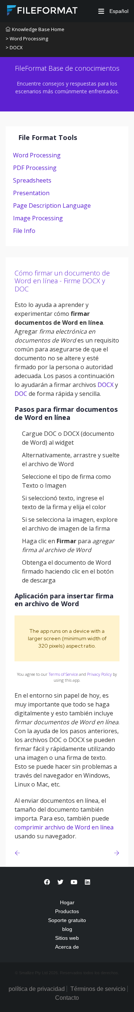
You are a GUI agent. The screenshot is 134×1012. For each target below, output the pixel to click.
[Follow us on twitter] (60, 882)
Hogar (67, 902)
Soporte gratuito (67, 920)
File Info (24, 231)
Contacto (67, 998)
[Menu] (101, 11)
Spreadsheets (32, 180)
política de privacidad (37, 989)
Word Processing (37, 155)
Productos (67, 911)
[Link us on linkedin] (87, 882)
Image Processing (38, 218)
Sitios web (67, 938)
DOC (21, 394)
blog (67, 929)
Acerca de (67, 947)
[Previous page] (19, 853)
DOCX (106, 385)
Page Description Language (52, 205)
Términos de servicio (97, 989)
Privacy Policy (99, 674)
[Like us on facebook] (47, 882)
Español (118, 11)
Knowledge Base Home (38, 29)
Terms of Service (63, 674)
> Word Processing (27, 38)
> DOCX (14, 47)
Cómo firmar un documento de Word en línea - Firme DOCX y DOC (62, 280)
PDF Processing (35, 168)
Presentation (31, 193)
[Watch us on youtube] (74, 882)
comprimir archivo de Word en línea (64, 827)
